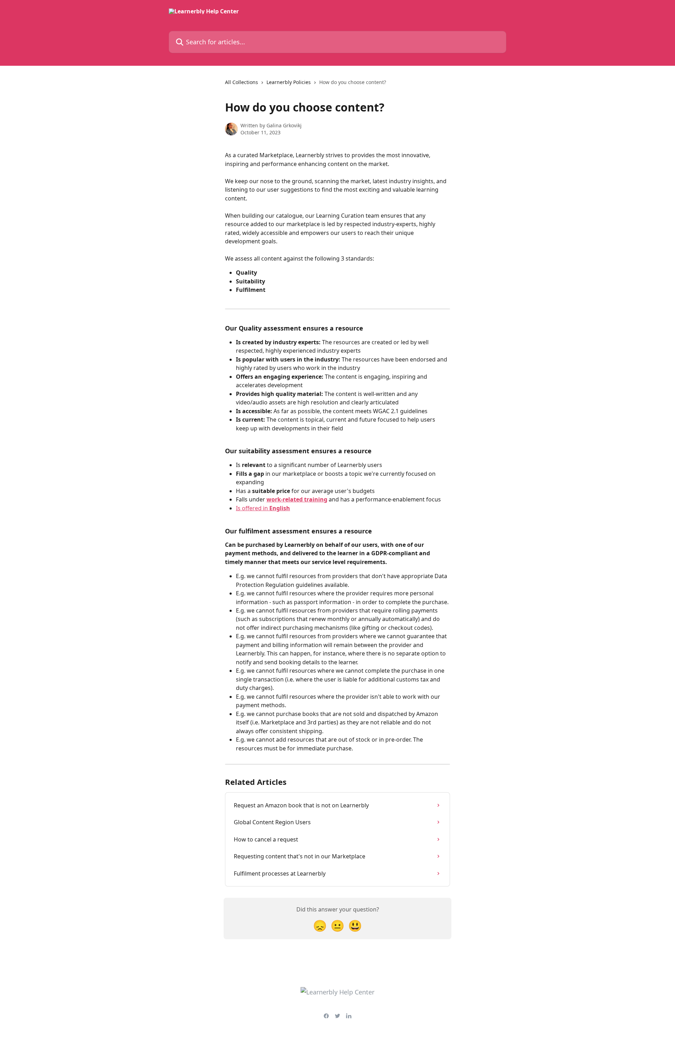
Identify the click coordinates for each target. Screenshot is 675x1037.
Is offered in (263, 508)
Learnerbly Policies (288, 82)
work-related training (296, 499)
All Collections (241, 82)
